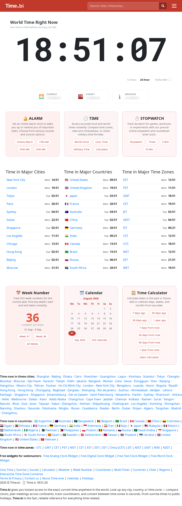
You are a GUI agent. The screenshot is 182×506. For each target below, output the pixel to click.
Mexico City (24, 385)
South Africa (75, 268)
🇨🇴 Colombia (171, 421)
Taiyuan (44, 404)
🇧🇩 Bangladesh (84, 421)
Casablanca (89, 408)
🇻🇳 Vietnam (48, 439)
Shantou (19, 408)
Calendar (73, 478)
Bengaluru (124, 385)
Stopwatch (136, 142)
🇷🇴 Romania (107, 430)
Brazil (71, 252)
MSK (157, 448)
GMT (126, 196)
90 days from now (149, 342)
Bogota (161, 385)
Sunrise (21, 470)
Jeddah (108, 399)
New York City (16, 180)
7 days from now (149, 327)
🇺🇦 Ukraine (146, 435)
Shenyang (88, 390)
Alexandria (123, 395)
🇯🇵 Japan (135, 426)
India (71, 236)
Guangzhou (108, 376)
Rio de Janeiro (107, 390)
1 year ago (159, 320)
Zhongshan (172, 404)
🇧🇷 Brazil (121, 421)
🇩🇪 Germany (58, 426)
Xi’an (154, 381)
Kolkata (134, 399)
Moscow (12, 268)
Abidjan (155, 390)
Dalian (33, 399)
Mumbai (5, 381)
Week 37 (24, 336)
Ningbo (64, 408)
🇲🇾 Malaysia (152, 426)
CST (125, 236)
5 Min (165, 142)
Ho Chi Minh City (69, 385)
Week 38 (41, 336)
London (12, 188)
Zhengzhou (69, 404)
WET (126, 268)
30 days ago (159, 313)
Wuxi (15, 404)
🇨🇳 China (153, 421)
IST (125, 228)
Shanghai (43, 376)
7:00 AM (44, 142)
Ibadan (104, 408)
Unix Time (101, 142)
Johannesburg (56, 395)
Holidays (88, 478)
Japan (71, 196)
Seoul (128, 381)
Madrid (176, 408)
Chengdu (173, 376)
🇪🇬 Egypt (6, 426)
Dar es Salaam (78, 395)
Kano (43, 399)
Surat (157, 399)
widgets (12, 456)
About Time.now (53, 478)
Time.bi (15, 483)
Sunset (34, 470)
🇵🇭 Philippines (69, 430)
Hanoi (150, 385)
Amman (85, 404)
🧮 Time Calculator (149, 292)
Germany (73, 228)
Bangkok (95, 381)
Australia (73, 212)
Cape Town (93, 399)
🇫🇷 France (40, 426)
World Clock (81, 142)
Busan (75, 408)
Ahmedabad (139, 390)
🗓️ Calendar (91, 292)
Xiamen (146, 399)
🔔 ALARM (32, 118)
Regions (164, 470)
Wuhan (108, 381)
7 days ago (138, 313)
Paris (10, 204)
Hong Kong (14, 252)
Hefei (5, 399)
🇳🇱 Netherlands (10, 430)
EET (125, 260)
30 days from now (149, 335)
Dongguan (141, 381)
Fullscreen (163, 80)
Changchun (76, 399)
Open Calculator (149, 357)
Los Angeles (15, 236)
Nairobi (5, 404)
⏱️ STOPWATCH (149, 118)
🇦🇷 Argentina (43, 421)
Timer (152, 142)
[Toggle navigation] (174, 6)
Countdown (103, 470)
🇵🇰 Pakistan (49, 430)
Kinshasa (135, 376)
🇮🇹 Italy (122, 426)
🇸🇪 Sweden (70, 435)
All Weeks (33, 344)
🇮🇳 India (74, 426)
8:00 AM (25, 149)
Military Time (82, 149)
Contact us (32, 478)
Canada (72, 244)
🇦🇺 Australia (63, 421)
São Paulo (34, 381)
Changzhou (9, 413)
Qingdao (73, 390)
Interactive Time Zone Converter (21, 474)
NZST (166, 448)
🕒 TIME (91, 118)
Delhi (70, 381)
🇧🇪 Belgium (104, 421)
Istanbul (148, 376)
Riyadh (173, 385)
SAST (147, 448)
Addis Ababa (57, 399)
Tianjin (60, 381)
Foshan (51, 385)
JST (125, 212)
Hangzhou (7, 385)
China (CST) (117, 448)
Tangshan (162, 408)
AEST (126, 220)
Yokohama (49, 408)
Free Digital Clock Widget (97, 456)
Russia (72, 260)
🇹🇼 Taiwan (110, 435)
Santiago (6, 395)
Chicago (12, 244)
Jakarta (81, 381)
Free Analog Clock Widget (60, 456)
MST (126, 252)
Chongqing (43, 390)
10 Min (149, 149)
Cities (152, 470)
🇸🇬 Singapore (167, 430)
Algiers (148, 408)
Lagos (122, 376)
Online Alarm (25, 142)
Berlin (116, 408)
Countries (139, 470)
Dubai (11, 220)
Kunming (156, 404)
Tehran (39, 385)
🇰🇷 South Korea (34, 435)
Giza (24, 404)
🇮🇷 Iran (109, 426)
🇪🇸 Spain (54, 435)
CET (125, 204)
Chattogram (120, 404)
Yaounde (34, 408)
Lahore (167, 390)
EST (125, 180)
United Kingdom (78, 188)
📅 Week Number (33, 292)
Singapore (13, 228)
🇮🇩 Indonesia (92, 426)
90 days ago (140, 320)
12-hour (131, 79)
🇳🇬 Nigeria (31, 430)
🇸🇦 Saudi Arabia (144, 430)
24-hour (145, 79)
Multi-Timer (122, 470)
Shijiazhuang (101, 404)
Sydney (11, 212)
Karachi (48, 381)
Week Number (82, 470)
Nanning (6, 408)
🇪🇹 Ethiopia (22, 426)
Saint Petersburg (101, 395)
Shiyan (137, 408)
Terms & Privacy (11, 478)
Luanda (138, 385)
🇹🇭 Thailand (128, 435)
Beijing (11, 260)
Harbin (136, 395)
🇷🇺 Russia (124, 430)
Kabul (55, 404)
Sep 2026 (79, 340)
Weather (64, 470)
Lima (118, 381)
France (72, 204)
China (71, 220)
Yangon (169, 399)
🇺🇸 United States (26, 439)
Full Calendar (100, 340)
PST (125, 188)
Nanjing (164, 381)
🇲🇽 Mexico (170, 426)
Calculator (102, 149)
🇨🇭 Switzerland (91, 435)
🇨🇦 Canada (137, 421)
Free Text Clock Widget (132, 456)
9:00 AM (41, 149)
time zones (26, 448)
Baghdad (59, 390)
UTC (126, 244)
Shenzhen (90, 376)
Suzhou (124, 390)
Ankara (177, 395)
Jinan (33, 404)
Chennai (120, 399)
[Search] (163, 6)
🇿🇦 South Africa (10, 435)
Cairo (78, 376)
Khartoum (163, 395)
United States (76, 180)
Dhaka (67, 376)
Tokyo (11, 196)
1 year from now (149, 350)
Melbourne (18, 399)
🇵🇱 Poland (89, 430)
